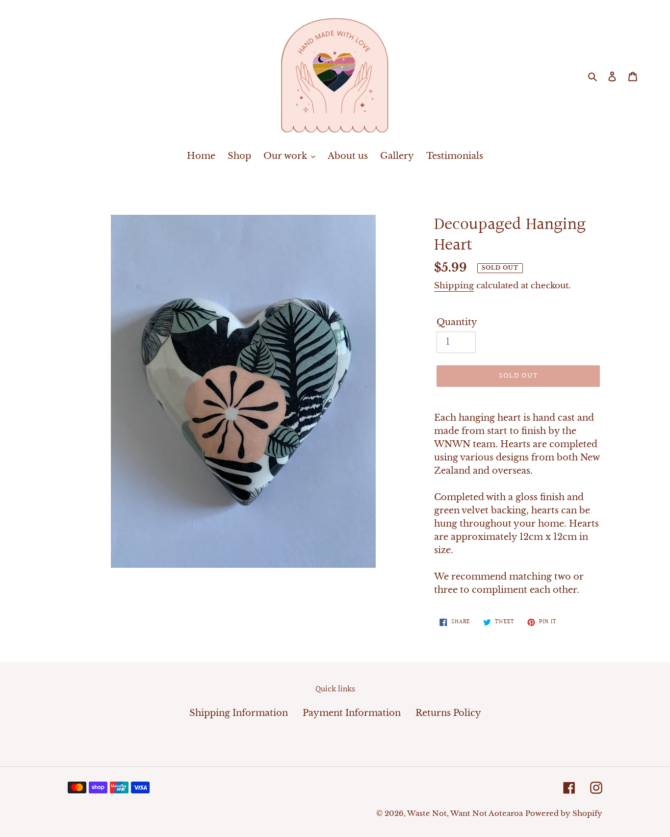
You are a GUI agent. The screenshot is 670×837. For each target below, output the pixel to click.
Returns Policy (448, 713)
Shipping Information (238, 713)
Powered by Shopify (563, 813)
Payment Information (352, 713)
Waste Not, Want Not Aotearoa (465, 813)
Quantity (457, 322)
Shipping (454, 285)
